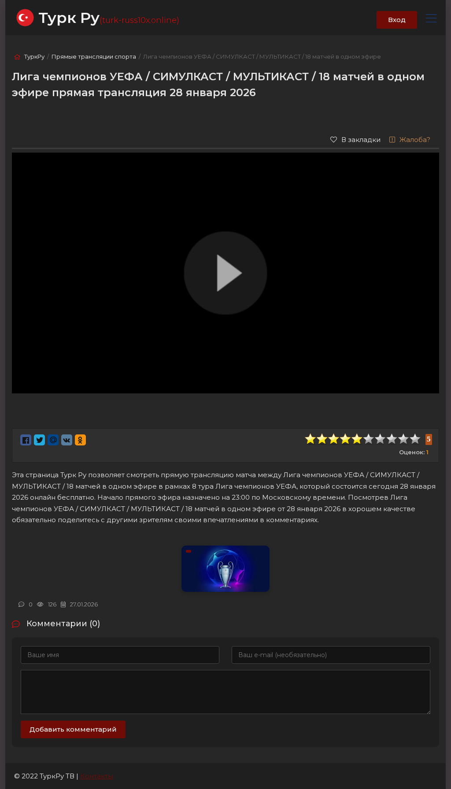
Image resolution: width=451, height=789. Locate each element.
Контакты (96, 776)
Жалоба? (414, 139)
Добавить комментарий (73, 729)
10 (415, 439)
